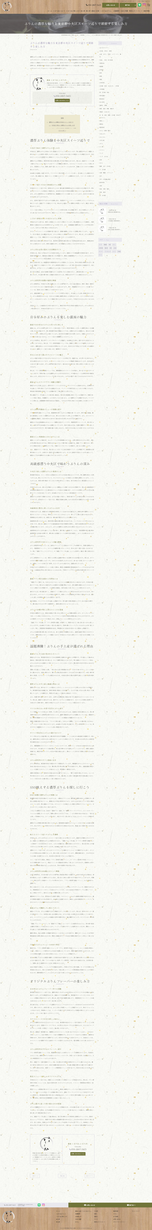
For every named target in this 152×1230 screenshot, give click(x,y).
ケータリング (108, 251)
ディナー (102, 147)
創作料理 (102, 182)
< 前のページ (34, 1176)
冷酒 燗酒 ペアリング (106, 173)
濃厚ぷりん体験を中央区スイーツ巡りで (61, 122)
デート (100, 255)
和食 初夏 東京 (104, 189)
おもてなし (103, 137)
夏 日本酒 (103, 195)
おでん (101, 163)
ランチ (102, 153)
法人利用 (102, 102)
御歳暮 (101, 66)
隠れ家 (106, 248)
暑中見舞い (103, 95)
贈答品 (101, 124)
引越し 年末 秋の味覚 (107, 60)
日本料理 (102, 82)
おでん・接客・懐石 (105, 130)
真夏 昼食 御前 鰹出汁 (107, 108)
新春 (101, 76)
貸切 (111, 248)
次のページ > (89, 1176)
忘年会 (101, 69)
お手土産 (102, 140)
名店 (101, 185)
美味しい (102, 121)
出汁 (101, 176)
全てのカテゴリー (104, 48)
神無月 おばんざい (105, 112)
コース (114, 251)
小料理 (118, 251)
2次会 (115, 248)
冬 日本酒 (103, 169)
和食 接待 (103, 192)
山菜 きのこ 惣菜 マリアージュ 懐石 (110, 55)
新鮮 (101, 79)
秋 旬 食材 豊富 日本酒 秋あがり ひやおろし (111, 116)
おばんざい (103, 134)
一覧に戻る (62, 1176)
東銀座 (105, 244)
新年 (101, 73)
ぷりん (101, 143)
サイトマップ (135, 1211)
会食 (101, 160)
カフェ (114, 244)
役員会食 (102, 63)
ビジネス (102, 150)
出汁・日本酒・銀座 (105, 179)
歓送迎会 (102, 99)
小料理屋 (102, 89)
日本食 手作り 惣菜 (106, 51)
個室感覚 (102, 127)
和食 (110, 244)
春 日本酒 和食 (104, 92)
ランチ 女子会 (104, 156)
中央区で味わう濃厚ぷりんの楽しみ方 (63, 125)
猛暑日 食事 (103, 105)
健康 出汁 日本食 (105, 166)
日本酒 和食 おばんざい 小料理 (109, 86)
